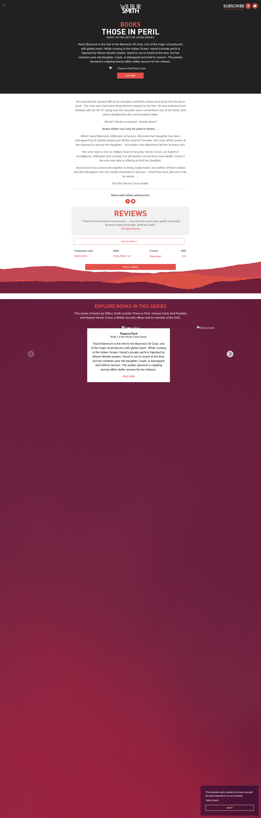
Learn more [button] (212, 800)
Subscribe (233, 5)
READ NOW (128, 376)
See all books (130, 267)
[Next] (230, 354)
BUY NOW (130, 75)
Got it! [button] (230, 807)
